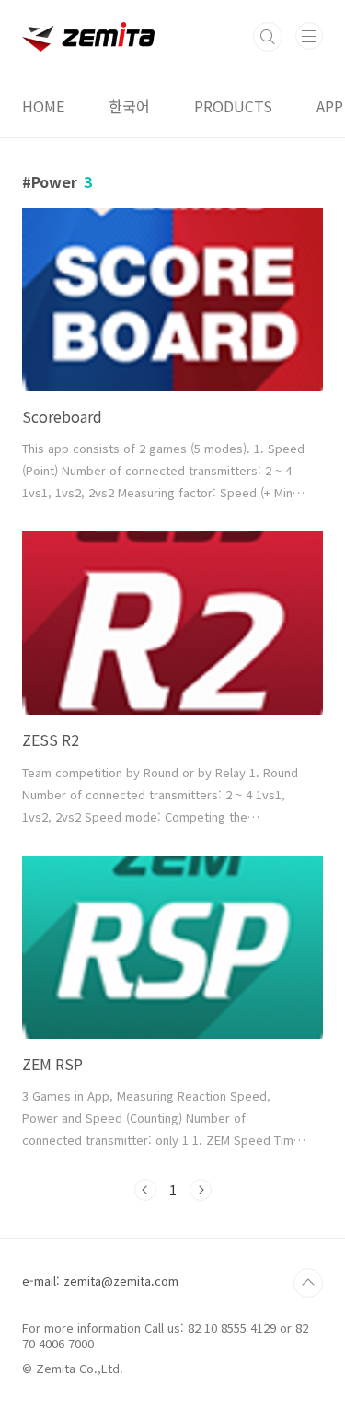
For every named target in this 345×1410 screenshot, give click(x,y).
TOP (308, 1283)
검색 (268, 37)
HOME (43, 106)
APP (329, 106)
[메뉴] (309, 36)
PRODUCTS (233, 106)
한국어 (129, 106)
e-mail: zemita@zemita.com (100, 1280)
